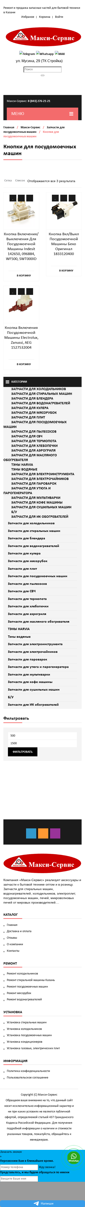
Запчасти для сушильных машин (34, 690)
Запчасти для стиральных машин (34, 531)
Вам (21, 1161)
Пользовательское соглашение (27, 1077)
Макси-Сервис (30, 127)
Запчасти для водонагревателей (33, 546)
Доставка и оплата (19, 931)
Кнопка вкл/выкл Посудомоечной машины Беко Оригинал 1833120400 (64, 244)
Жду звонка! (47, 1167)
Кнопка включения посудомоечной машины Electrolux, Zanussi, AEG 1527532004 (21, 338)
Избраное (27, 17)
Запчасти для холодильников (31, 523)
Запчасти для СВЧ (22, 591)
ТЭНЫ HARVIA (19, 629)
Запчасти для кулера (24, 553)
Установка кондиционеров (24, 1042)
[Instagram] (55, 833)
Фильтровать (23, 752)
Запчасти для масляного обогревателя (38, 622)
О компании (15, 944)
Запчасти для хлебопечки (28, 606)
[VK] (31, 833)
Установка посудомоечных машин (29, 1035)
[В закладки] (13, 198)
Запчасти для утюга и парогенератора (38, 667)
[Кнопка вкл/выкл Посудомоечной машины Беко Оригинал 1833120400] (64, 209)
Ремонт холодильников (22, 973)
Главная (8, 127)
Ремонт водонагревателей (24, 999)
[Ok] (43, 833)
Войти (59, 17)
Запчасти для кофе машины (30, 682)
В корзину (24, 275)
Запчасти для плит (22, 569)
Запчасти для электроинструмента (35, 644)
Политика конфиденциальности (28, 1071)
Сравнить (21, 198)
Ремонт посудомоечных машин (27, 986)
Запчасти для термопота (27, 599)
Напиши (47, 1203)
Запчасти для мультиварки (29, 674)
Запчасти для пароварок (27, 659)
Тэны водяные (19, 637)
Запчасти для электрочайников (33, 652)
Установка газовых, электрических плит (33, 1048)
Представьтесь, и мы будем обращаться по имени (34, 1172)
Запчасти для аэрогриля (27, 614)
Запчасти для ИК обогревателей (33, 705)
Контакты (13, 951)
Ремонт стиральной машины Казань (31, 980)
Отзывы (12, 938)
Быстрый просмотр (29, 198)
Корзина (44, 17)
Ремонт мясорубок (19, 993)
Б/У (11, 697)
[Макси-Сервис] (44, 36)
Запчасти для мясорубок (27, 561)
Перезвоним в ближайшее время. (27, 1161)
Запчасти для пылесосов (27, 584)
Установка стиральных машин (26, 1022)
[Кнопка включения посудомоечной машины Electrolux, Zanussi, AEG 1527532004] (21, 303)
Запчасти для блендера (26, 538)
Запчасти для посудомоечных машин (37, 576)
